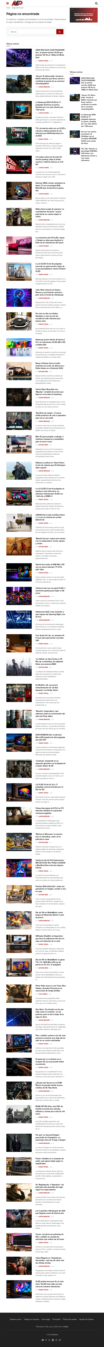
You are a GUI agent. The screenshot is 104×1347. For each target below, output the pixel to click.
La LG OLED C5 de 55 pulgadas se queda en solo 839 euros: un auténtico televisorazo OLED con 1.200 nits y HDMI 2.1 (50, 492)
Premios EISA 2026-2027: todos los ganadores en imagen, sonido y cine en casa (51, 889)
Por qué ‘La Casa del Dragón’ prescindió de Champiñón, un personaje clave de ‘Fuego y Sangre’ (51, 1137)
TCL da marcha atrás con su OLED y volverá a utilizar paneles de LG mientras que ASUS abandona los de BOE (51, 132)
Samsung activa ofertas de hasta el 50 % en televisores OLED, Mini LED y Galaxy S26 (50, 342)
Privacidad (56, 1319)
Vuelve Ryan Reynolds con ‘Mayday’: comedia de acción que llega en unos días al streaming (49, 391)
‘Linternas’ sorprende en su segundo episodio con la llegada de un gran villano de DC (50, 763)
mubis (65, 1326)
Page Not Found (17, 8)
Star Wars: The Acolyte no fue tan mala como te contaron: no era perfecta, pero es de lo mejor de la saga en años (50, 1013)
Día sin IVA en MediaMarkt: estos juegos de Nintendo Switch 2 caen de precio (50, 915)
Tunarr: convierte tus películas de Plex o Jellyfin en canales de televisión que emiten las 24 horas (50, 1236)
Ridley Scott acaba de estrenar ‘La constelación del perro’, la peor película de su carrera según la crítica (50, 213)
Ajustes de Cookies (86, 1319)
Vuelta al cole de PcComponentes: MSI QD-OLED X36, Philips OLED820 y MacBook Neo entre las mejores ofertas (50, 864)
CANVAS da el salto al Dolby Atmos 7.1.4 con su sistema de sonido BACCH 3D (50, 517)
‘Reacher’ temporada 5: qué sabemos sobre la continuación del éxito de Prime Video (50, 713)
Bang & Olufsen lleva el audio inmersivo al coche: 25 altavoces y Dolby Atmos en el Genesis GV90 (50, 365)
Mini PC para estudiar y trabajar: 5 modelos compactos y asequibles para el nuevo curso (50, 439)
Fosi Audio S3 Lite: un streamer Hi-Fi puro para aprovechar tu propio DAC (50, 638)
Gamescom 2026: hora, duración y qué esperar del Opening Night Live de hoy (50, 614)
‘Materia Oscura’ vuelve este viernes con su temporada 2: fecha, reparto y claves (51, 541)
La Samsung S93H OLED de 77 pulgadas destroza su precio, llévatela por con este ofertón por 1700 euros (49, 106)
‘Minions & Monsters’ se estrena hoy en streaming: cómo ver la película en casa (49, 836)
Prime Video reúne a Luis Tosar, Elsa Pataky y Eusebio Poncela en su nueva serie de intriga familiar (51, 988)
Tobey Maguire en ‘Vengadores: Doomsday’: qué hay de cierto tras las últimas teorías (50, 1260)
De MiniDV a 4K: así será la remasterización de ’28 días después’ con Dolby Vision (47, 687)
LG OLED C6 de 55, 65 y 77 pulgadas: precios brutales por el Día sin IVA (49, 787)
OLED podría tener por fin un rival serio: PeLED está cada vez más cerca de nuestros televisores (49, 1284)
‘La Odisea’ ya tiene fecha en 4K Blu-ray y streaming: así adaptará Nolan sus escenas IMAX (49, 661)
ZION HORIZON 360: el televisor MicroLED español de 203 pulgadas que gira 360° (50, 737)
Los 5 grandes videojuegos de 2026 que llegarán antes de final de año (50, 1211)
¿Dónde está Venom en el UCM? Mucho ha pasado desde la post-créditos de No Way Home (49, 1085)
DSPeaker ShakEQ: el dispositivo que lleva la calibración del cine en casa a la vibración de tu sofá (50, 938)
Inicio (8, 8)
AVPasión (54, 1334)
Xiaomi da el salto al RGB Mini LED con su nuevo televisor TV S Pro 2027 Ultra (50, 567)
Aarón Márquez (44, 87)
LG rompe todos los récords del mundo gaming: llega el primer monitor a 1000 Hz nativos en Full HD (49, 161)
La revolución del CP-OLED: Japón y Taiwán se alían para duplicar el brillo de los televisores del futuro (50, 240)
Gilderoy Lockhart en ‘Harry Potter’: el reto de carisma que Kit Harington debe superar (50, 465)
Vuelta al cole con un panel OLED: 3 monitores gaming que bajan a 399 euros (50, 590)
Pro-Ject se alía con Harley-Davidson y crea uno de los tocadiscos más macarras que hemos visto (48, 317)
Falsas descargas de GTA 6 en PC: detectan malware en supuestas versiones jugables (50, 810)
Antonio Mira (43, 371)
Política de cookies (70, 1319)
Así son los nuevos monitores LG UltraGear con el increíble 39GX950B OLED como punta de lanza (89, 137)
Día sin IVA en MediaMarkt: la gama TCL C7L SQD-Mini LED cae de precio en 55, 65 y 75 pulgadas (50, 962)
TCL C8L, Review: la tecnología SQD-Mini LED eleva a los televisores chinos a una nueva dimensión (89, 154)
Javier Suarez (44, 113)
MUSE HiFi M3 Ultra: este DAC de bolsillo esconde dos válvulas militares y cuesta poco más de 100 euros (50, 1110)
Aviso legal (46, 1319)
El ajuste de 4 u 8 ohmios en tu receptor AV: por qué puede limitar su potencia (50, 1061)
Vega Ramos (43, 994)
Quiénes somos (15, 1319)
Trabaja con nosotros (31, 1319)
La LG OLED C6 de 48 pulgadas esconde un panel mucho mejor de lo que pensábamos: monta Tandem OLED (50, 267)
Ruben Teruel (44, 61)
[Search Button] (59, 31)
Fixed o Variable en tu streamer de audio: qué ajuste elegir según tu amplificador (50, 1161)
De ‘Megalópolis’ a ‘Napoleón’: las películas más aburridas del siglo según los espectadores (50, 1187)
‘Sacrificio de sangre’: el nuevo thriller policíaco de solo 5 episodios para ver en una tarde (51, 415)
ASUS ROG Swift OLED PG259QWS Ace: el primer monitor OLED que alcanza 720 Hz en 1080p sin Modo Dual (50, 54)
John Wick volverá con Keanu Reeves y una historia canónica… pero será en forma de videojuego (50, 292)
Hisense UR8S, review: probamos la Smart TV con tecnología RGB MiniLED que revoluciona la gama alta (50, 187)
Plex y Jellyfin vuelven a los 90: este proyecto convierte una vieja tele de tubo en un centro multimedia (51, 1038)
